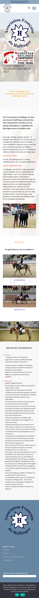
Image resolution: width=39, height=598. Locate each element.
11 (18, 339)
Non (22, 595)
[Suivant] (34, 331)
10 (17, 339)
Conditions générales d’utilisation (14, 557)
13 (22, 339)
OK (17, 595)
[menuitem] (28, 8)
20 (34, 339)
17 (29, 339)
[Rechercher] (28, 8)
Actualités (6, 550)
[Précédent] (5, 331)
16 (27, 339)
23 (19, 341)
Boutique (6, 553)
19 (32, 339)
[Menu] (33, 8)
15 (25, 339)
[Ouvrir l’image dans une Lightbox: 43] (36, 340)
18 (31, 339)
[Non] (36, 590)
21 (36, 339)
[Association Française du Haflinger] (16, 8)
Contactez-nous (8, 560)
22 (37, 339)
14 (24, 339)
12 (20, 339)
